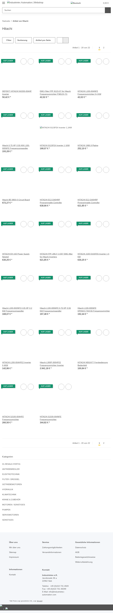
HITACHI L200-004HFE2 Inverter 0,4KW (16, 364)
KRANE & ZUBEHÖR (11, 499)
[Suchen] (108, 10)
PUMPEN (6, 509)
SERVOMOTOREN (10, 515)
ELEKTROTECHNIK (10, 474)
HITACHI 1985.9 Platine (88, 145)
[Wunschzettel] (94, 3)
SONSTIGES (7, 520)
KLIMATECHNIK (9, 494)
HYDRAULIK (7, 489)
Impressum (14, 557)
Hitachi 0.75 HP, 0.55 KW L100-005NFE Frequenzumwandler (16, 147)
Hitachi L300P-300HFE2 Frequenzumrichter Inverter (53, 364)
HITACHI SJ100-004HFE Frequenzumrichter (12, 418)
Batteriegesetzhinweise (86, 557)
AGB (77, 552)
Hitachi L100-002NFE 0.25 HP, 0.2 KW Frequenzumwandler (17, 309)
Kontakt (12, 574)
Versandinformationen (52, 552)
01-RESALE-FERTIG (10, 464)
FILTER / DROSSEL (10, 479)
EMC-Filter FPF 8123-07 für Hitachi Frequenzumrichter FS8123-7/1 (55, 92)
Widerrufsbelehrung (84, 562)
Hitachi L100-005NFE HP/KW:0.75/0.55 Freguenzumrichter (87, 309)
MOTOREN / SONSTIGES (13, 504)
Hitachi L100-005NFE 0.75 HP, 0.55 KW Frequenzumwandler (55, 309)
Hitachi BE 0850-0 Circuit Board (16, 199)
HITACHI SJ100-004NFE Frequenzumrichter (50, 418)
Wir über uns (15, 547)
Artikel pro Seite (43, 40)
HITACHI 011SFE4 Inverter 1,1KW (54, 145)
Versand (40, 601)
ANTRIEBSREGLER (10, 469)
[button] (88, 3)
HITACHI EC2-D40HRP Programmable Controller (51, 201)
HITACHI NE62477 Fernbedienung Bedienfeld (93, 364)
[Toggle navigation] (3, 1)
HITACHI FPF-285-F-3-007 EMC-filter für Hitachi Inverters (56, 255)
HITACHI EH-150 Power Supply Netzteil (16, 255)
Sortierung (22, 40)
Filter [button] (8, 40)
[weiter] (108, 47)
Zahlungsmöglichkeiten (53, 547)
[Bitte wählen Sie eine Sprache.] (77, 3)
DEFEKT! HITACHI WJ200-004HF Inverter (16, 92)
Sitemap (13, 552)
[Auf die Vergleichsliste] (24, 61)
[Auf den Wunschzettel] (31, 61)
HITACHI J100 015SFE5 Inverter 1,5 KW (93, 255)
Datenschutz (81, 547)
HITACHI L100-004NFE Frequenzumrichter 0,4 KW (90, 92)
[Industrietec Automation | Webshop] (27, 2)
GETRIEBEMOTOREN (11, 484)
